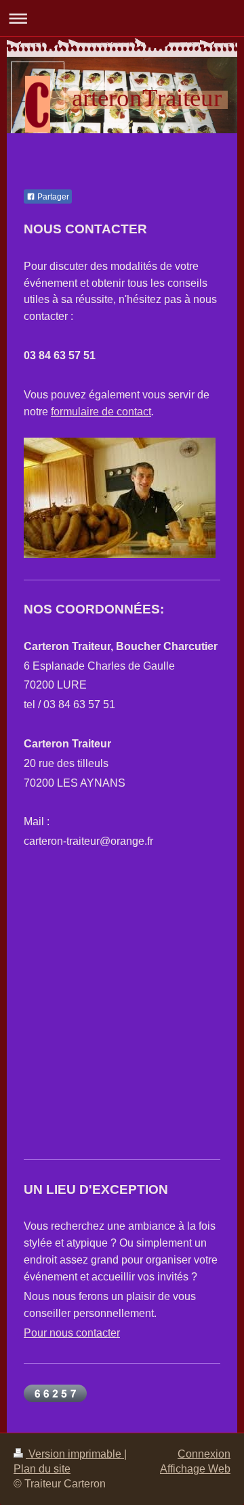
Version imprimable (75, 1454)
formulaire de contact (101, 411)
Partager (52, 197)
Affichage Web (195, 1469)
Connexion (204, 1454)
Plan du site (42, 1469)
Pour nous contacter (72, 1333)
